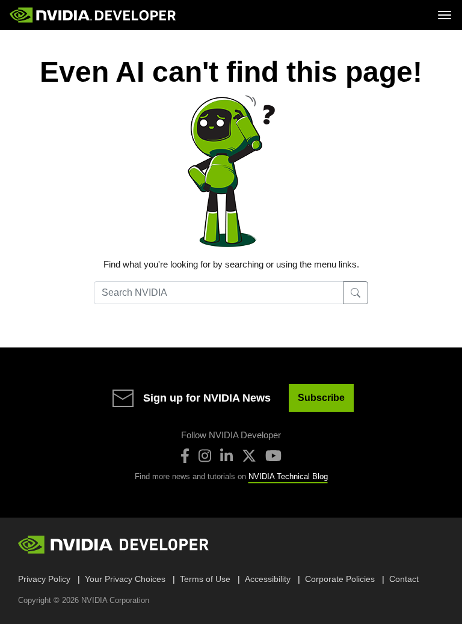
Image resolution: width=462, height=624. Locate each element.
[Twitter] (249, 455)
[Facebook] (184, 455)
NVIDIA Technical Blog (288, 476)
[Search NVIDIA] (355, 292)
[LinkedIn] (226, 455)
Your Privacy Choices (125, 579)
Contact (404, 579)
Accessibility (268, 579)
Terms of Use (205, 579)
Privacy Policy (44, 579)
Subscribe (321, 398)
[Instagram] (205, 455)
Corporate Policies (340, 579)
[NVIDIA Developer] (94, 15)
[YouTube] (273, 455)
